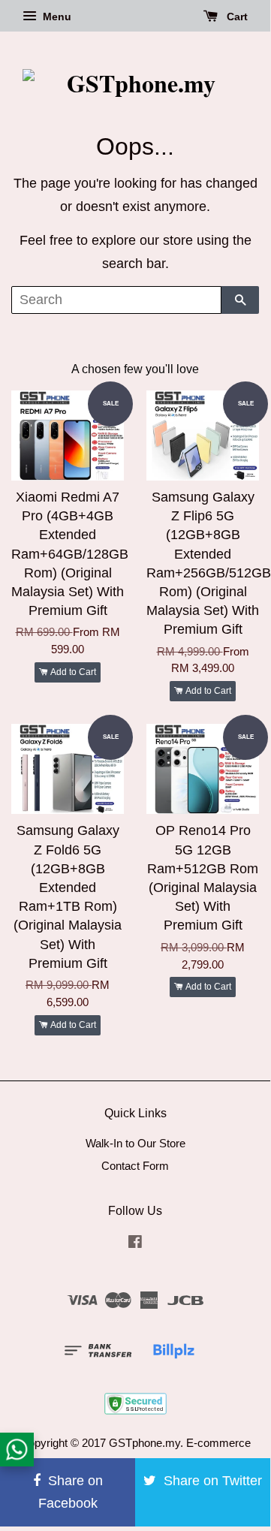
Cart (236, 17)
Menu (55, 17)
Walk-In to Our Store (135, 1143)
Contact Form (135, 1165)
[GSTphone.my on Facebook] (135, 1243)
